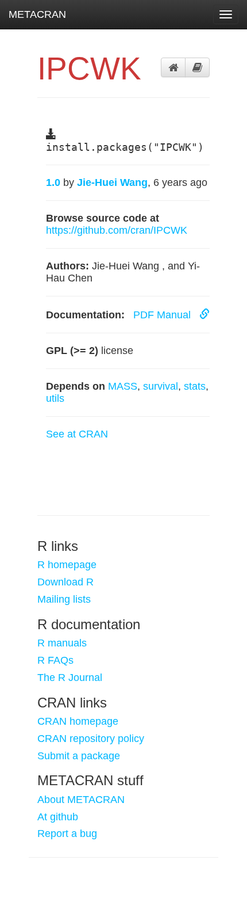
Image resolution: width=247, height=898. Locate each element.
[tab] (173, 67)
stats (195, 386)
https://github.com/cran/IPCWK (116, 230)
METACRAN (37, 14)
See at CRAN (77, 434)
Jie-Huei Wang (112, 182)
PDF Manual (163, 315)
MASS (122, 386)
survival (160, 386)
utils (55, 398)
